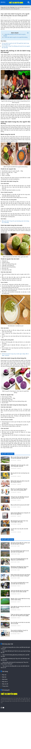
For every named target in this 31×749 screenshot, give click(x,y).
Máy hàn (4, 677)
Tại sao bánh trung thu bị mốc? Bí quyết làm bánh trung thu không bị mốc (15, 43)
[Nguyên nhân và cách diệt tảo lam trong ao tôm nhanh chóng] (5, 601)
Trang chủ (3, 7)
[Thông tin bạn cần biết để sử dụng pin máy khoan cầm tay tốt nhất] (5, 499)
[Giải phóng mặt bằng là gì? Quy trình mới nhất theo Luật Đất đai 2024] (5, 569)
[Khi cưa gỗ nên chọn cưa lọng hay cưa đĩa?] (5, 475)
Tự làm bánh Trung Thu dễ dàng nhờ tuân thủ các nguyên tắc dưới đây (16, 46)
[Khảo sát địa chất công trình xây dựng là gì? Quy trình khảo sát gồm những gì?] (5, 577)
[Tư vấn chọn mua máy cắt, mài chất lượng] (5, 531)
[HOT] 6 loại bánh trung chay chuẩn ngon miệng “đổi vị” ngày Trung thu (15, 354)
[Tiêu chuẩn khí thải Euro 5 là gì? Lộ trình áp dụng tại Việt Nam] (5, 633)
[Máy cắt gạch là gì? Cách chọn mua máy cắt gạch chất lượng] (5, 523)
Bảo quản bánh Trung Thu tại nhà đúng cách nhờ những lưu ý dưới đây (15, 221)
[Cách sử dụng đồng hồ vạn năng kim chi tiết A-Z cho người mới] (5, 515)
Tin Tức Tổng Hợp (10, 7)
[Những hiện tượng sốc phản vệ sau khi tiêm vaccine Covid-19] (5, 483)
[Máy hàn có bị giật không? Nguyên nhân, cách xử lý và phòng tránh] (5, 491)
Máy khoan (4, 679)
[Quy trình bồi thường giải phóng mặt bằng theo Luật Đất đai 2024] (5, 561)
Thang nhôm (5, 686)
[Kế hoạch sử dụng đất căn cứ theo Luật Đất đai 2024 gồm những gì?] (5, 545)
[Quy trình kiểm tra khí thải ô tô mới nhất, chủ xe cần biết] (5, 625)
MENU (3, 2)
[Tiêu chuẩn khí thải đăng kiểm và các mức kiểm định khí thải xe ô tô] (5, 585)
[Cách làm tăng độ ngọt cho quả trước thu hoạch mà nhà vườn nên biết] (5, 593)
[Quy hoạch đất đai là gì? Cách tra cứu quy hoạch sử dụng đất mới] (5, 553)
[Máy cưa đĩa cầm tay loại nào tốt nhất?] (5, 507)
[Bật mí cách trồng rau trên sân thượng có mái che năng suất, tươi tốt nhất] (5, 459)
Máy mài (4, 674)
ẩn (28, 33)
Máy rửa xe (5, 681)
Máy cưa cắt (5, 684)
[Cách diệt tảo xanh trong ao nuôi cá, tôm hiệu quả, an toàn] (5, 609)
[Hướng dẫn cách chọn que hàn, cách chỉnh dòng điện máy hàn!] (5, 467)
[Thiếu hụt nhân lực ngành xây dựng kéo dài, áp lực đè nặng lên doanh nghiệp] (5, 617)
